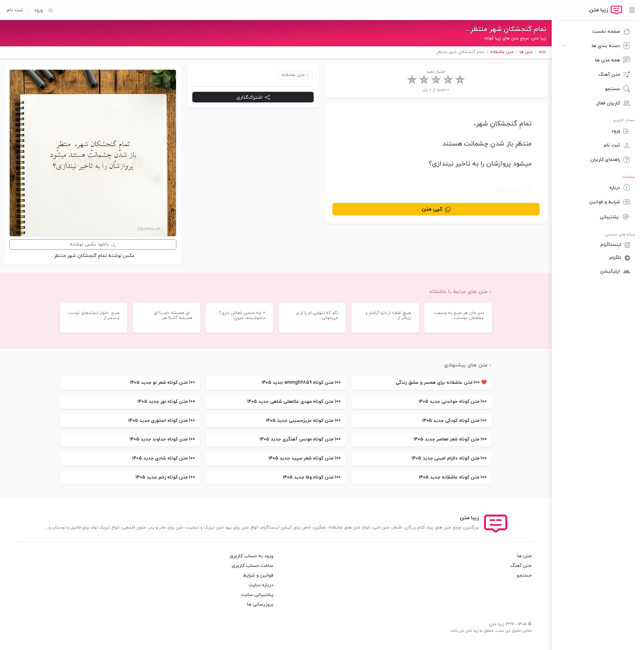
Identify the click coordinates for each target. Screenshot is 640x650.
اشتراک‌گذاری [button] (249, 97)
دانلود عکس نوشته (89, 244)
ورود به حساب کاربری (251, 556)
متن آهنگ (521, 566)
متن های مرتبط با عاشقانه (458, 291)
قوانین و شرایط (258, 575)
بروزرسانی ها (260, 604)
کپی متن (432, 209)
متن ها (524, 556)
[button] (48, 10)
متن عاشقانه (293, 75)
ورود (38, 10)
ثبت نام (15, 10)
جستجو (524, 575)
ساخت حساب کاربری (252, 566)
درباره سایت (261, 585)
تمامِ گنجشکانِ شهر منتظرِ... (505, 29)
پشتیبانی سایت (257, 595)
